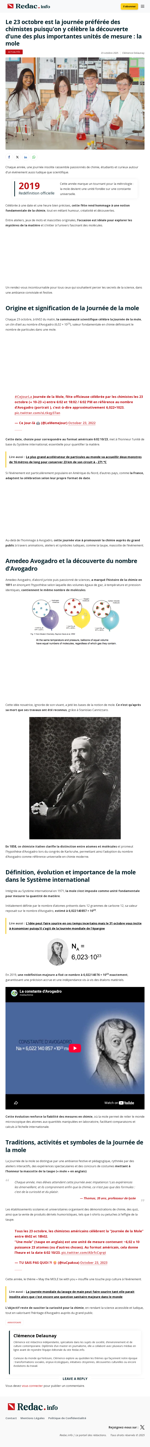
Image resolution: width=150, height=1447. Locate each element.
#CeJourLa (23, 396)
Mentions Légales (32, 1418)
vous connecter (32, 1386)
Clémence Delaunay (133, 52)
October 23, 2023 (93, 1262)
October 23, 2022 (81, 423)
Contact (11, 1418)
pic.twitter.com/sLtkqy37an (37, 413)
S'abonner (129, 6)
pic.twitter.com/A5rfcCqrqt (83, 1252)
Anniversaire (14, 1322)
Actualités (14, 51)
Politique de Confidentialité (67, 1418)
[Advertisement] (75, 257)
